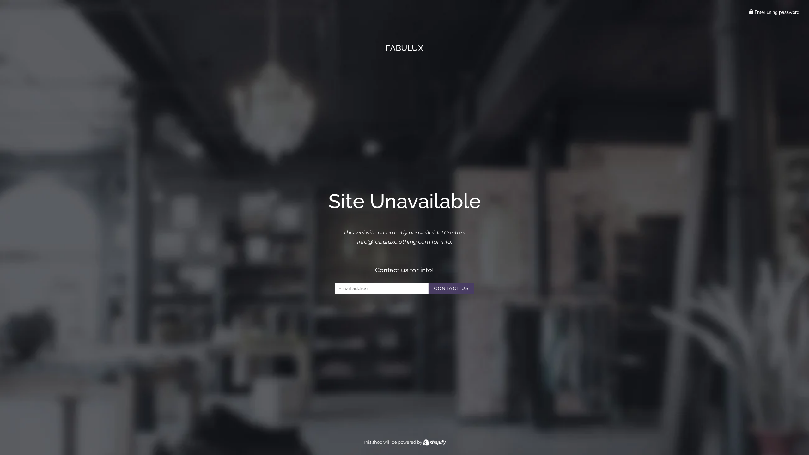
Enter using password (776, 12)
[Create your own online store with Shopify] (434, 442)
